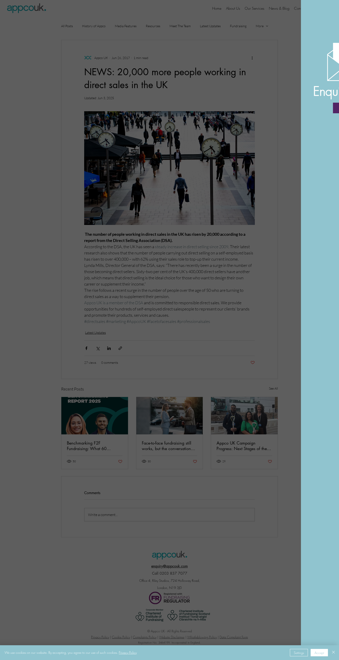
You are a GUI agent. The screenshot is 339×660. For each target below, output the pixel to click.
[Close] (333, 652)
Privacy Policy (128, 652)
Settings (299, 653)
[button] (328, 9)
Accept (319, 653)
